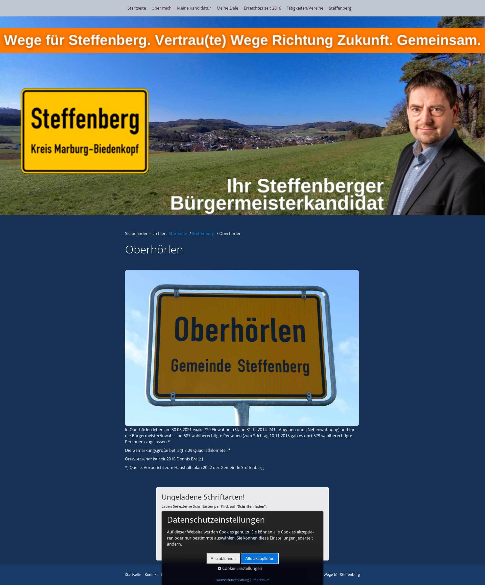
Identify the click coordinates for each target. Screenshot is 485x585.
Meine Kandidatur (194, 8)
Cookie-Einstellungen (241, 568)
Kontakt (151, 574)
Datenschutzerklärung (232, 579)
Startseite (137, 8)
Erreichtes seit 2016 (262, 8)
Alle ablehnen (223, 558)
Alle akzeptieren (259, 558)
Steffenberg (340, 8)
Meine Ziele (227, 8)
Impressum (261, 579)
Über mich (162, 8)
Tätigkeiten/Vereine (305, 8)
